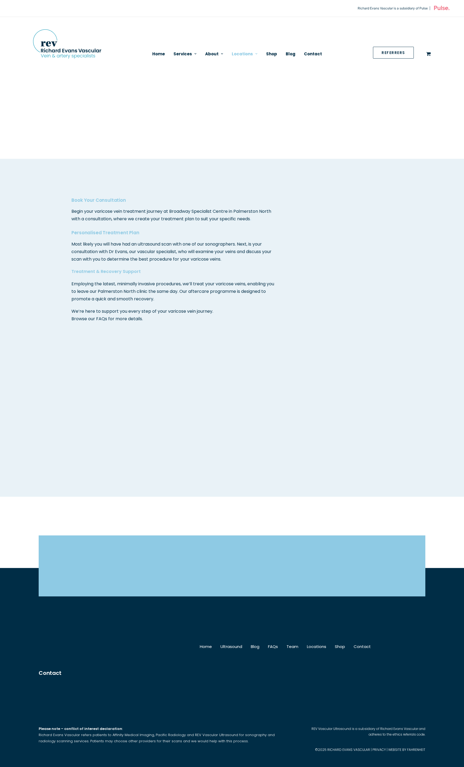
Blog (290, 54)
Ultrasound (231, 646)
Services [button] (182, 54)
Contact (313, 54)
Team (292, 646)
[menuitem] (158, 54)
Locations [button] (242, 54)
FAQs (273, 646)
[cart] (428, 54)
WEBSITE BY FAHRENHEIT (406, 749)
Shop (271, 54)
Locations (316, 646)
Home (158, 54)
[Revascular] (67, 47)
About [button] (212, 54)
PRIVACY (379, 749)
